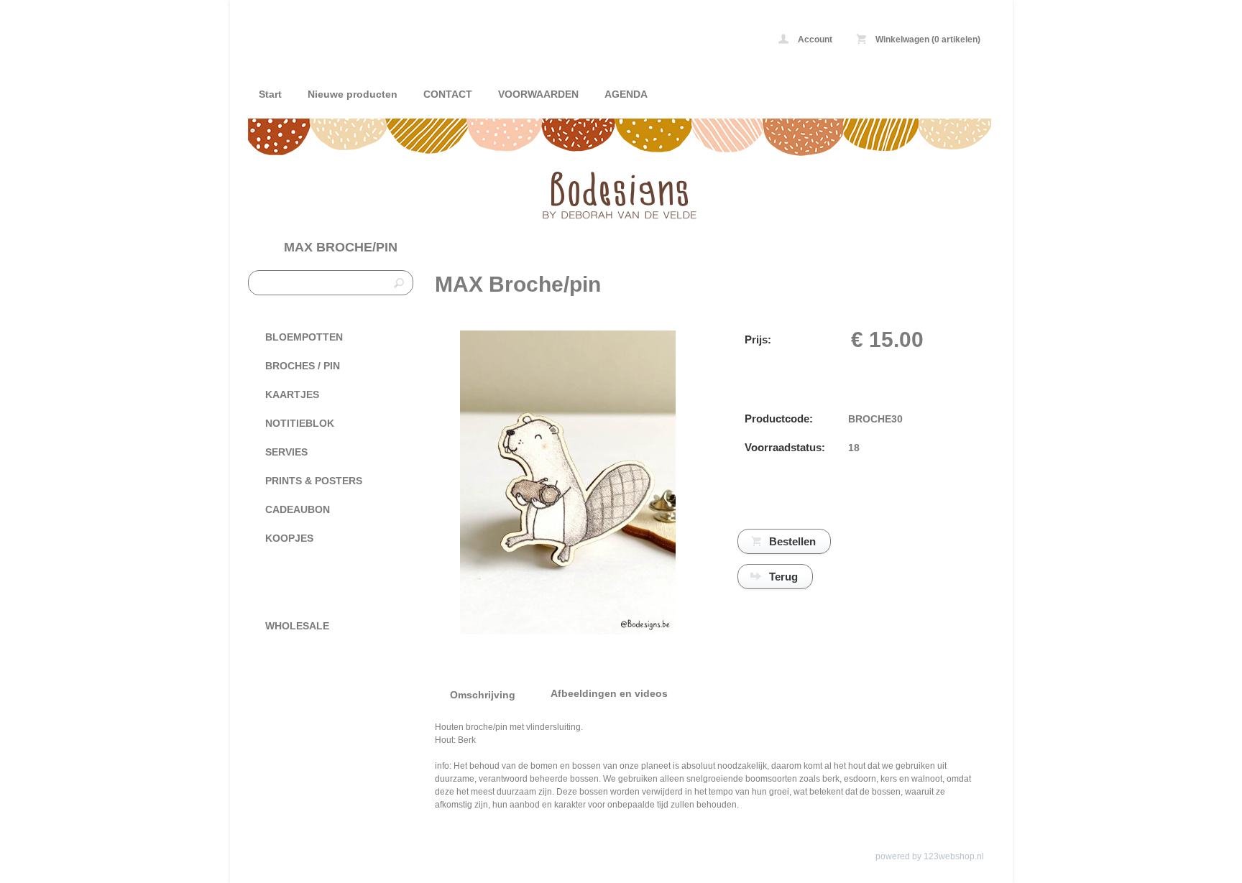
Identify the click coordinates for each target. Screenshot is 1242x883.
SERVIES (286, 452)
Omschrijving (482, 695)
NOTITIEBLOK (299, 423)
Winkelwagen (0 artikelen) (926, 39)
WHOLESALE (297, 626)
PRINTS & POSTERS (313, 480)
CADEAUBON (297, 509)
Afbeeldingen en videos (609, 693)
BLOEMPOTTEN (304, 337)
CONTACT (447, 94)
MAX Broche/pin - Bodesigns (438, 41)
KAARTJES (292, 394)
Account (814, 39)
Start (270, 94)
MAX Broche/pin (340, 247)
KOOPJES (289, 538)
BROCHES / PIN (302, 365)
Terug (783, 576)
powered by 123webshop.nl (929, 856)
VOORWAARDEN (538, 94)
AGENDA (626, 94)
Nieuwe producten (352, 94)
